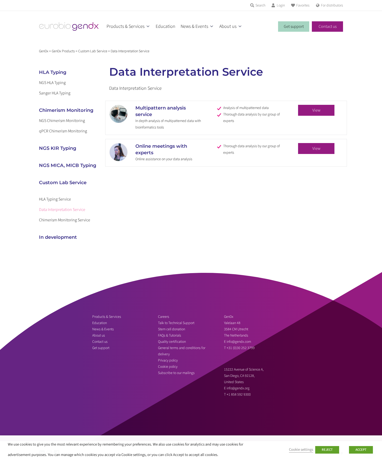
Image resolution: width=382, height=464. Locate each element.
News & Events (194, 26)
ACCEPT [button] (360, 449)
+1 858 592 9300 (239, 394)
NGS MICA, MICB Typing (67, 165)
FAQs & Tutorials (169, 335)
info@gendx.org (238, 388)
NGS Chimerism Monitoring (62, 121)
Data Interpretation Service (62, 209)
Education (165, 26)
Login (281, 5)
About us (227, 26)
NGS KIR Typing (57, 148)
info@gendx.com (239, 341)
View (316, 110)
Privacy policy (168, 360)
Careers (163, 316)
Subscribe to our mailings (176, 373)
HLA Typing (52, 72)
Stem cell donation (171, 329)
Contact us (328, 26)
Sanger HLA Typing (54, 93)
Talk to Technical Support (176, 323)
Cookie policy (167, 366)
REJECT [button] (327, 449)
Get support (294, 26)
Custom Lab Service (63, 182)
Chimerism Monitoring (66, 110)
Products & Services (125, 26)
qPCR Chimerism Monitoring (63, 131)
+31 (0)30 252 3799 (241, 348)
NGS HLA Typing (52, 83)
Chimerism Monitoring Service (64, 220)
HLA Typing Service (55, 199)
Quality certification (172, 341)
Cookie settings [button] (301, 449)
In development (58, 237)
